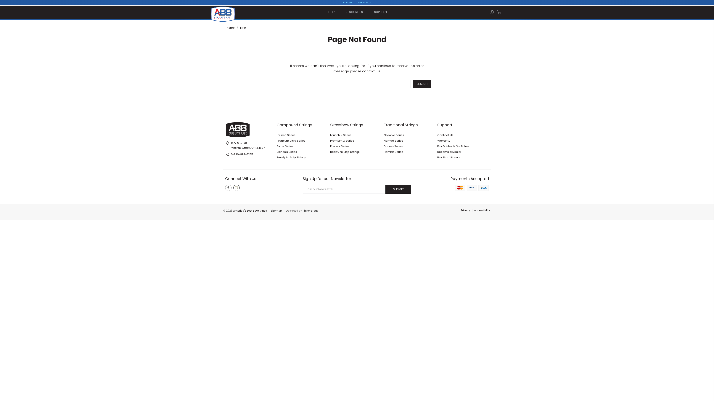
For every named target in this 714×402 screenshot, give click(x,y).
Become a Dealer (449, 152)
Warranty (443, 141)
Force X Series (339, 146)
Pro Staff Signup (448, 157)
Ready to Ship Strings (291, 157)
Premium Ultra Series (291, 141)
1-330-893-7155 (242, 154)
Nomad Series (393, 141)
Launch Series (286, 135)
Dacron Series (393, 146)
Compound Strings (294, 124)
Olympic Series (394, 135)
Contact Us (445, 135)
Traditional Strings (401, 124)
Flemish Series (393, 152)
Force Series (285, 146)
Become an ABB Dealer (357, 2)
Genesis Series (287, 152)
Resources (354, 12)
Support (380, 12)
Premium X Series (342, 141)
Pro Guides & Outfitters (453, 146)
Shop (331, 12)
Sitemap (276, 211)
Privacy (465, 210)
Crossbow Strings (346, 124)
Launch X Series (340, 135)
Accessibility (482, 210)
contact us (371, 71)
